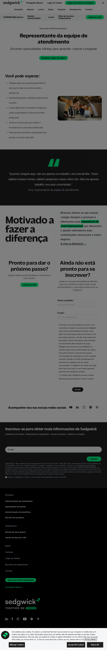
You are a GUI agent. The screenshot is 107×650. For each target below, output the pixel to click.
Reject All (95, 645)
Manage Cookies (17, 645)
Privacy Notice (90, 639)
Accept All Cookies (76, 645)
